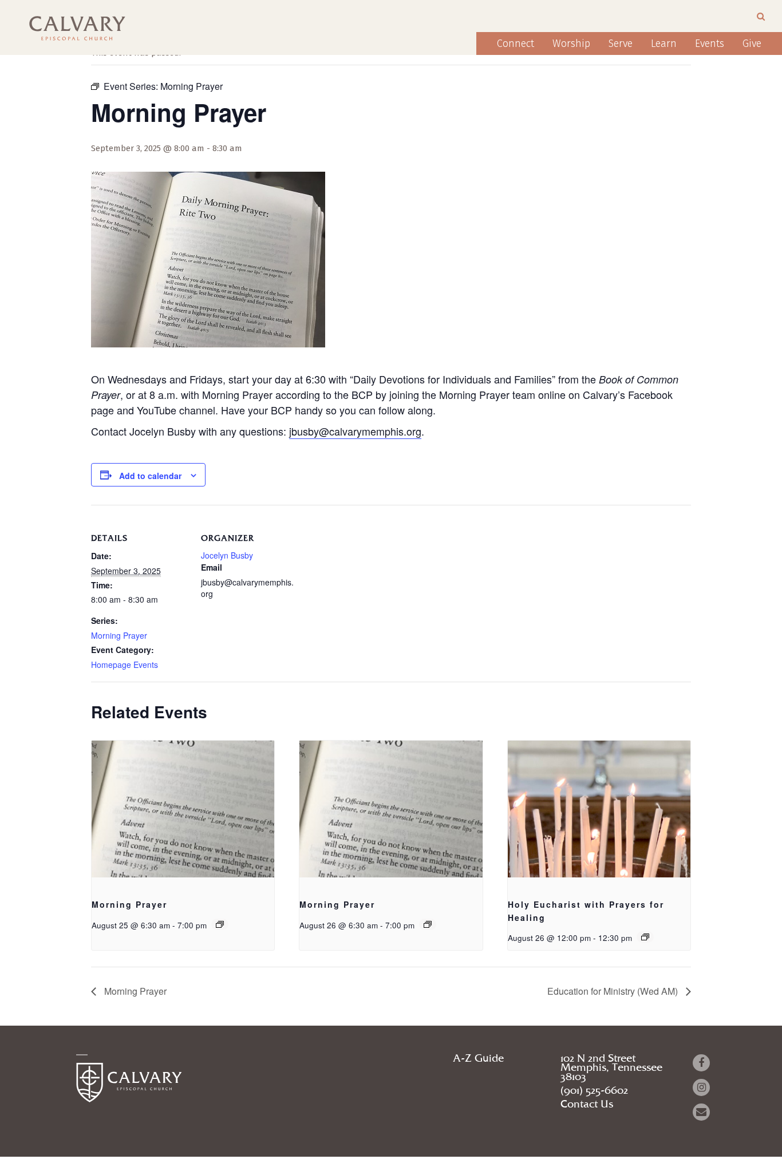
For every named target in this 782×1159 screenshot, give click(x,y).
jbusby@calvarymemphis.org (355, 431)
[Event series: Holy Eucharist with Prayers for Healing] (645, 936)
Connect (515, 43)
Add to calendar (150, 475)
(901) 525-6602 (594, 1090)
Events (709, 43)
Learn (664, 43)
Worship (571, 43)
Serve (621, 43)
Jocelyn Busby (227, 555)
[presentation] (183, 809)
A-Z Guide (478, 1058)
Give (751, 43)
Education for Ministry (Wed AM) (613, 991)
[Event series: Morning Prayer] (220, 924)
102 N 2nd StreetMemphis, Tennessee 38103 (611, 1068)
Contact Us (586, 1104)
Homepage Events (124, 664)
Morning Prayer (119, 635)
